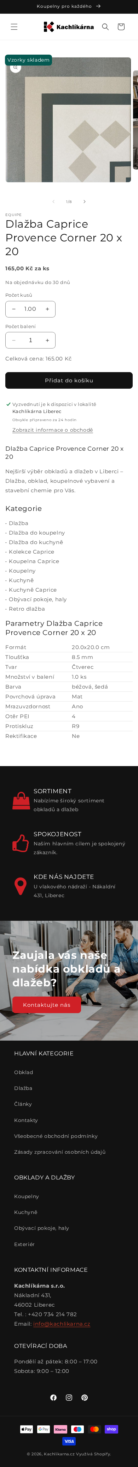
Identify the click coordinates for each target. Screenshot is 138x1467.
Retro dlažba (27, 608)
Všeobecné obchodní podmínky (56, 1136)
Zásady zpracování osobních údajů (59, 1152)
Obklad (23, 1072)
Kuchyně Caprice (33, 589)
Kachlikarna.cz (59, 1453)
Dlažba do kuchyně (36, 542)
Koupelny (22, 570)
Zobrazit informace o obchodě (52, 430)
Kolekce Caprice (31, 551)
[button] (14, 27)
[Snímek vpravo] (84, 201)
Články (23, 1104)
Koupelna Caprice (34, 561)
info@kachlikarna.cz (61, 1323)
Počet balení (20, 326)
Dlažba (19, 523)
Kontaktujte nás (46, 1004)
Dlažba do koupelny (37, 532)
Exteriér (24, 1244)
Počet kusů (18, 295)
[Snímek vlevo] (53, 201)
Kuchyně (21, 580)
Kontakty (26, 1120)
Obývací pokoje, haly (38, 599)
